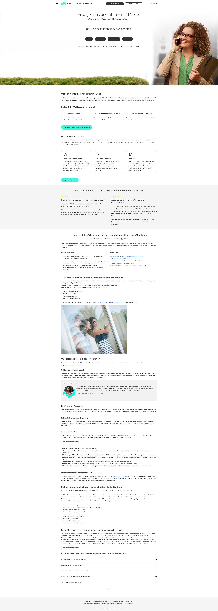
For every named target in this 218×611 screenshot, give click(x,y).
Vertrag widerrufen (128, 603)
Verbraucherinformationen (91, 603)
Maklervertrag (88, 463)
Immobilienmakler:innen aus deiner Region (111, 302)
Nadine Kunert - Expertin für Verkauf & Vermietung (89, 393)
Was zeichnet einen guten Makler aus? (121, 258)
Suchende (78, 3)
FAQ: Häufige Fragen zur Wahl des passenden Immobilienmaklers (128, 265)
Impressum (104, 601)
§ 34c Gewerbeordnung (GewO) (118, 476)
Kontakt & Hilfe (96, 601)
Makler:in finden (133, 3)
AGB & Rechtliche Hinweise (116, 601)
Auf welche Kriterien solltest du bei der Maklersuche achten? (127, 256)
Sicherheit (103, 603)
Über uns (88, 601)
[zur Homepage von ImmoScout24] (67, 4)
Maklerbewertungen (126, 450)
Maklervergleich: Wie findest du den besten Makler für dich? (127, 261)
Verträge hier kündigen (113, 603)
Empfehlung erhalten (69, 180)
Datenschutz (128, 601)
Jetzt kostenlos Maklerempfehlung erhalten (76, 127)
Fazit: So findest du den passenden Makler (122, 263)
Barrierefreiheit (109, 605)
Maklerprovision (125, 435)
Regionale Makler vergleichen (71, 441)
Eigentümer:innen (88, 3)
